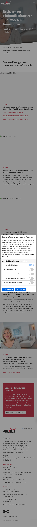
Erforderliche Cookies (12, 265)
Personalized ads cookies (13, 282)
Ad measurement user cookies (15, 278)
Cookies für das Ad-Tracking (14, 274)
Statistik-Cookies (10, 269)
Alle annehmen (20, 289)
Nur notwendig (8, 289)
